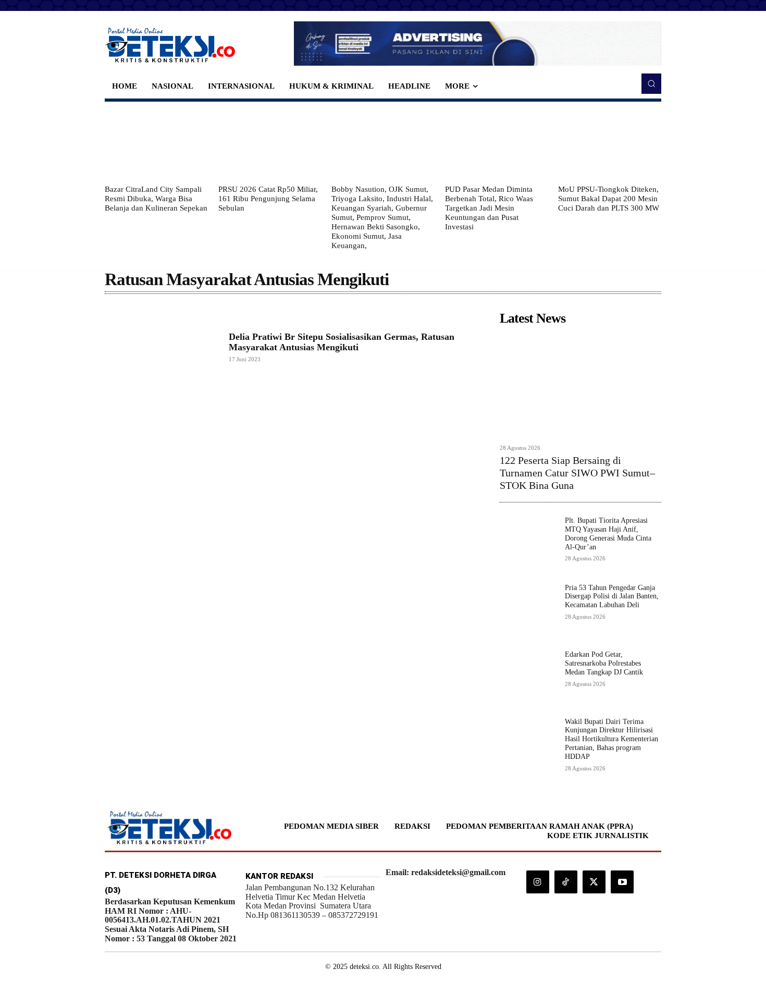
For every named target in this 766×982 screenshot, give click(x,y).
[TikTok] (565, 881)
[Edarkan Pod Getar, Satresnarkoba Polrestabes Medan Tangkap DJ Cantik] (528, 678)
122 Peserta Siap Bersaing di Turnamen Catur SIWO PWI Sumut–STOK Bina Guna (577, 473)
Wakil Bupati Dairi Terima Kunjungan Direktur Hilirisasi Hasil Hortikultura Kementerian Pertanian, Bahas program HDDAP (611, 739)
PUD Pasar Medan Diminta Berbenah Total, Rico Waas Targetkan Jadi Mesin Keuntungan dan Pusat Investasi (489, 208)
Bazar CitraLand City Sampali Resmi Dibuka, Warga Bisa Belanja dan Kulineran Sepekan (156, 198)
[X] (594, 881)
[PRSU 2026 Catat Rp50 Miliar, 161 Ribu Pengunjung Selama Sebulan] (270, 143)
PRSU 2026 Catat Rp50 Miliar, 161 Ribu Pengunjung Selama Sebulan (268, 198)
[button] (651, 83)
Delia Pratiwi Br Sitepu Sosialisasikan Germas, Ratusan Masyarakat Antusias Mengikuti (341, 342)
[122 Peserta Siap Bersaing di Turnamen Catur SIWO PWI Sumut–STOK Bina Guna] (580, 384)
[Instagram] (537, 881)
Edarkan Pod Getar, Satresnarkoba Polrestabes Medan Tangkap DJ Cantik (604, 663)
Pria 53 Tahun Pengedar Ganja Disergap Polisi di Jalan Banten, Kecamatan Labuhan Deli (612, 596)
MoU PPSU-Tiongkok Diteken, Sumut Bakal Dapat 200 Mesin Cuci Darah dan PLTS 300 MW (608, 198)
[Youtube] (622, 881)
